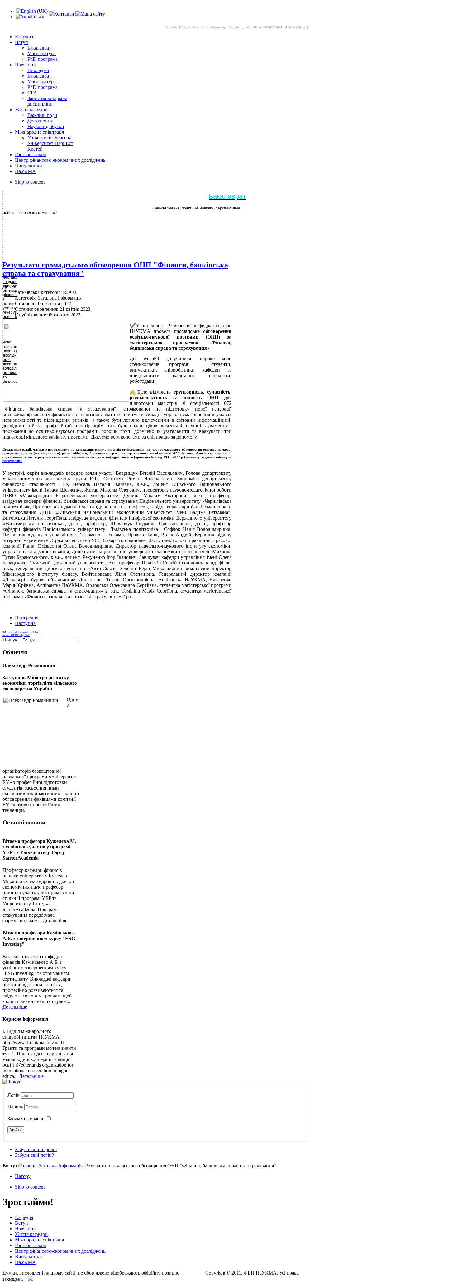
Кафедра (24, 1217)
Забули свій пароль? (36, 1149)
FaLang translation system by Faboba (21, 632)
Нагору (23, 1176)
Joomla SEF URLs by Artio (16, 635)
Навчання (25, 1228)
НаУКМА (25, 1262)
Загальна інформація (61, 1165)
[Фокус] (11, 1081)
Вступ (21, 1223)
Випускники (28, 1256)
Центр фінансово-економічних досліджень (60, 1251)
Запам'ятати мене (25, 1118)
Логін (13, 1095)
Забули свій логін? (34, 1155)
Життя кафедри (31, 1234)
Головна (27, 1165)
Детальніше (55, 920)
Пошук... (11, 639)
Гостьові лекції (30, 1245)
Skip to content (30, 182)
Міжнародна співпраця (39, 1239)
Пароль (15, 1106)
